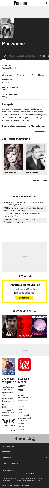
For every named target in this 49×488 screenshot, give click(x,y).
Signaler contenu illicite (21, 485)
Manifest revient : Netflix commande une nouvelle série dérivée (22, 215)
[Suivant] (45, 157)
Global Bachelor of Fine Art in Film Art (33, 478)
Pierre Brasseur (23, 75)
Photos (41, 56)
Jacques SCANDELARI (11, 68)
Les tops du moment (10, 463)
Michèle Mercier (8, 75)
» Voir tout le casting (39, 180)
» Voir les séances (40, 131)
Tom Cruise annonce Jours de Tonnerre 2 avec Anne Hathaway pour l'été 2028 (24, 203)
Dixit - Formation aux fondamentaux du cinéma (26, 481)
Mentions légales (7, 485)
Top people (6, 457)
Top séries (6, 452)
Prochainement (8, 446)
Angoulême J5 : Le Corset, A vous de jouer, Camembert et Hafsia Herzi (23, 220)
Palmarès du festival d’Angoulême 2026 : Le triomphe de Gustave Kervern (23, 209)
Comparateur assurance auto (11, 478)
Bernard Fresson (39, 75)
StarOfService (6, 481)
